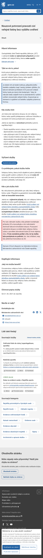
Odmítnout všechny (29, 547)
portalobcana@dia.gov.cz (11, 516)
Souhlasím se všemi (11, 547)
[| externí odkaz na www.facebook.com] (3, 524)
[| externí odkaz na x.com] (7, 524)
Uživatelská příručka (9, 507)
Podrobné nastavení (11, 552)
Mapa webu (6, 500)
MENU (29, 5)
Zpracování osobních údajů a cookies (16, 494)
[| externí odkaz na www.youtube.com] (11, 524)
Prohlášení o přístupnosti (11, 503)
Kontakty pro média (9, 497)
